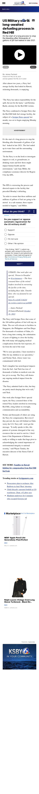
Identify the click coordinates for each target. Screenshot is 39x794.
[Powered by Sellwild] (31, 642)
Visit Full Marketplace (27, 513)
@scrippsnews (16, 278)
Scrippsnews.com (26, 478)
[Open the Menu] (4, 3)
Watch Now (33, 3)
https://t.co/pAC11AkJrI (17, 299)
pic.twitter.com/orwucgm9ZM (20, 302)
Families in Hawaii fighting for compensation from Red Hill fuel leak (19, 467)
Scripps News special (20, 117)
